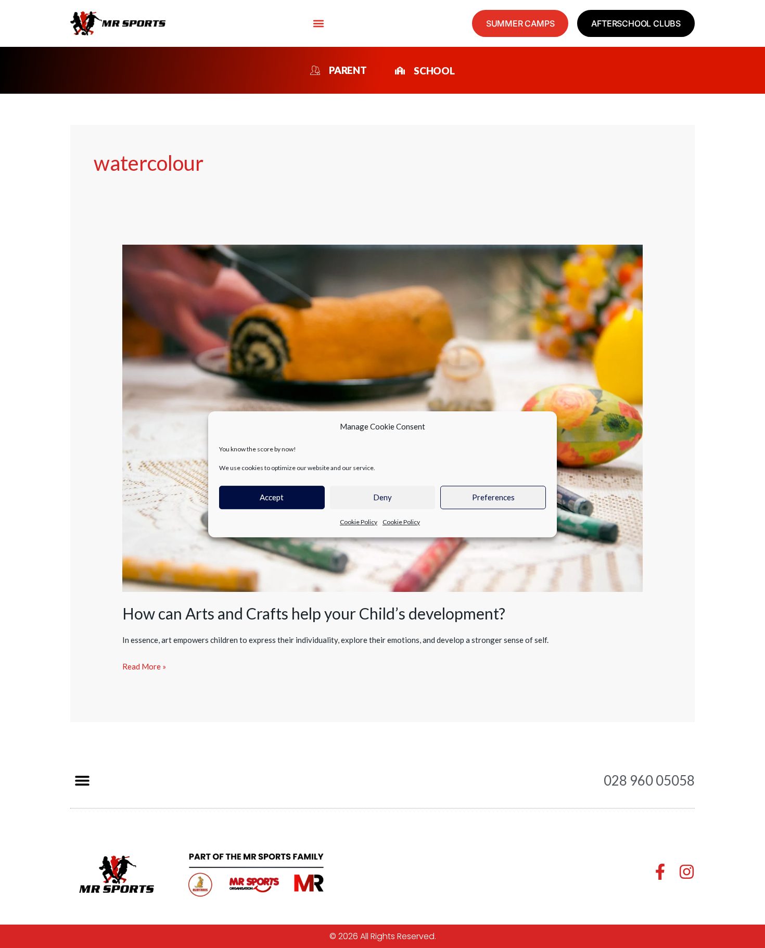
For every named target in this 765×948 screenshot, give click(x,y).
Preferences (493, 497)
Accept (272, 497)
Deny (382, 497)
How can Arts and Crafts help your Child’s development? (313, 613)
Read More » (144, 665)
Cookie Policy (358, 522)
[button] (318, 23)
